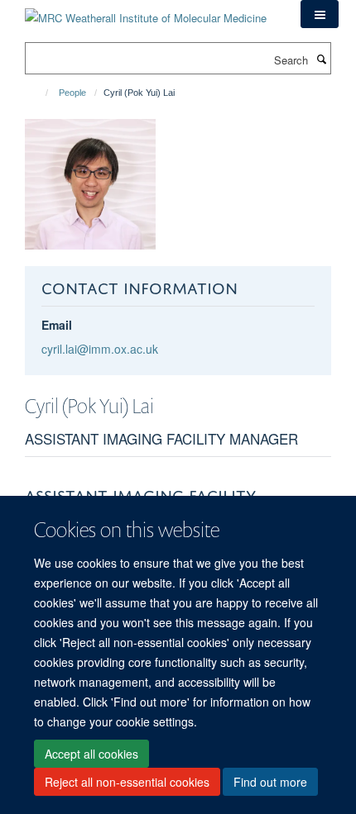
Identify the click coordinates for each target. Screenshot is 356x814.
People (72, 93)
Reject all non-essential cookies (127, 782)
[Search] (321, 59)
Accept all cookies (91, 753)
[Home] (39, 92)
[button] (320, 14)
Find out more (270, 782)
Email (56, 325)
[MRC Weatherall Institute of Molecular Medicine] (146, 12)
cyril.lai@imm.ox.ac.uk (99, 348)
